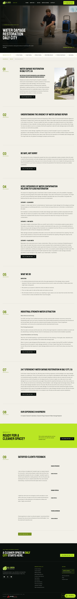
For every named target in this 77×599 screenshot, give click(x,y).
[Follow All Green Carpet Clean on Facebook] (4, 577)
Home (27, 2)
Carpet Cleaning (37, 570)
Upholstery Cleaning (38, 585)
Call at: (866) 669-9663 (26, 96)
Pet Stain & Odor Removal (39, 576)
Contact (52, 2)
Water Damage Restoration (39, 587)
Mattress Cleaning (38, 572)
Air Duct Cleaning (38, 568)
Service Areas (45, 2)
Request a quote (65, 579)
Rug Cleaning (37, 578)
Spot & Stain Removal (38, 581)
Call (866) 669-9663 (68, 47)
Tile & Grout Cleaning (38, 583)
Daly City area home (65, 575)
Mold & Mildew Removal (39, 574)
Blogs (38, 2)
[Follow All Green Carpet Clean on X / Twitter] (7, 577)
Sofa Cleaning (37, 579)
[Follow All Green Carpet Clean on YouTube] (11, 577)
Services (32, 2)
